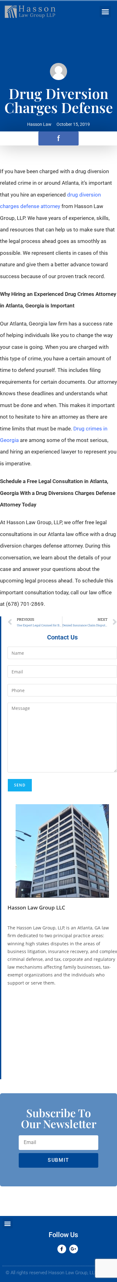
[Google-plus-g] (73, 1249)
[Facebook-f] (61, 1249)
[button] (105, 12)
